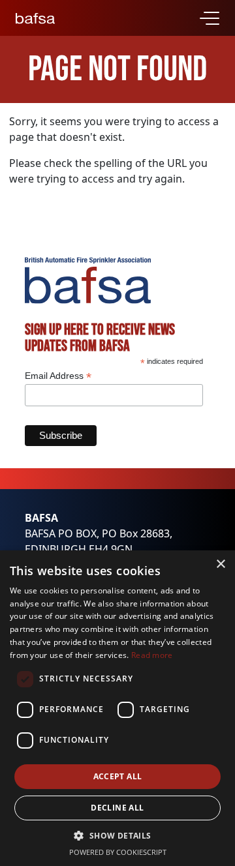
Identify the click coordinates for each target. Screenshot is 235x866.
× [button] (220, 564)
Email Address (58, 376)
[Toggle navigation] (209, 18)
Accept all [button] (117, 776)
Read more (152, 655)
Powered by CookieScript (117, 852)
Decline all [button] (117, 807)
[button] (117, 835)
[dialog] (117, 708)
